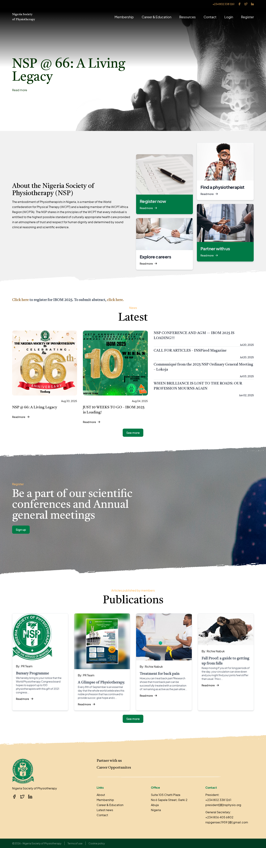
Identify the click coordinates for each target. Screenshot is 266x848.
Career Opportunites (114, 768)
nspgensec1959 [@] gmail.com (226, 822)
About (101, 795)
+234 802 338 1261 (223, 4)
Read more (19, 90)
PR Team (27, 666)
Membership (124, 17)
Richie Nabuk (154, 666)
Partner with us (109, 761)
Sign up (21, 530)
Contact (210, 17)
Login (228, 17)
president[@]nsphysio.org (223, 805)
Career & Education (156, 17)
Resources (187, 17)
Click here (20, 300)
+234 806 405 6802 (219, 817)
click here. (115, 300)
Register (247, 17)
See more (133, 433)
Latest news (105, 810)
